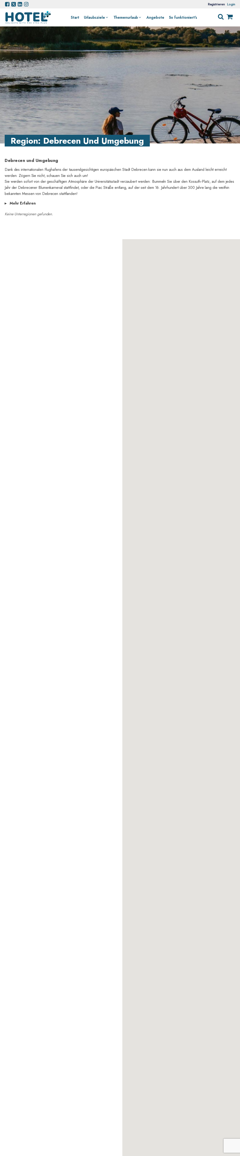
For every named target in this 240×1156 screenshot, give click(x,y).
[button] (96, 17)
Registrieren (216, 4)
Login (231, 4)
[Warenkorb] (229, 17)
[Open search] (220, 17)
